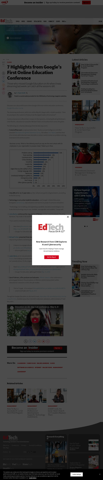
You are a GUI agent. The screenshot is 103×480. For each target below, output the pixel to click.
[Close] (100, 474)
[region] (51, 474)
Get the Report (51, 257)
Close (67, 216)
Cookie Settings (76, 474)
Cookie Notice (32, 478)
